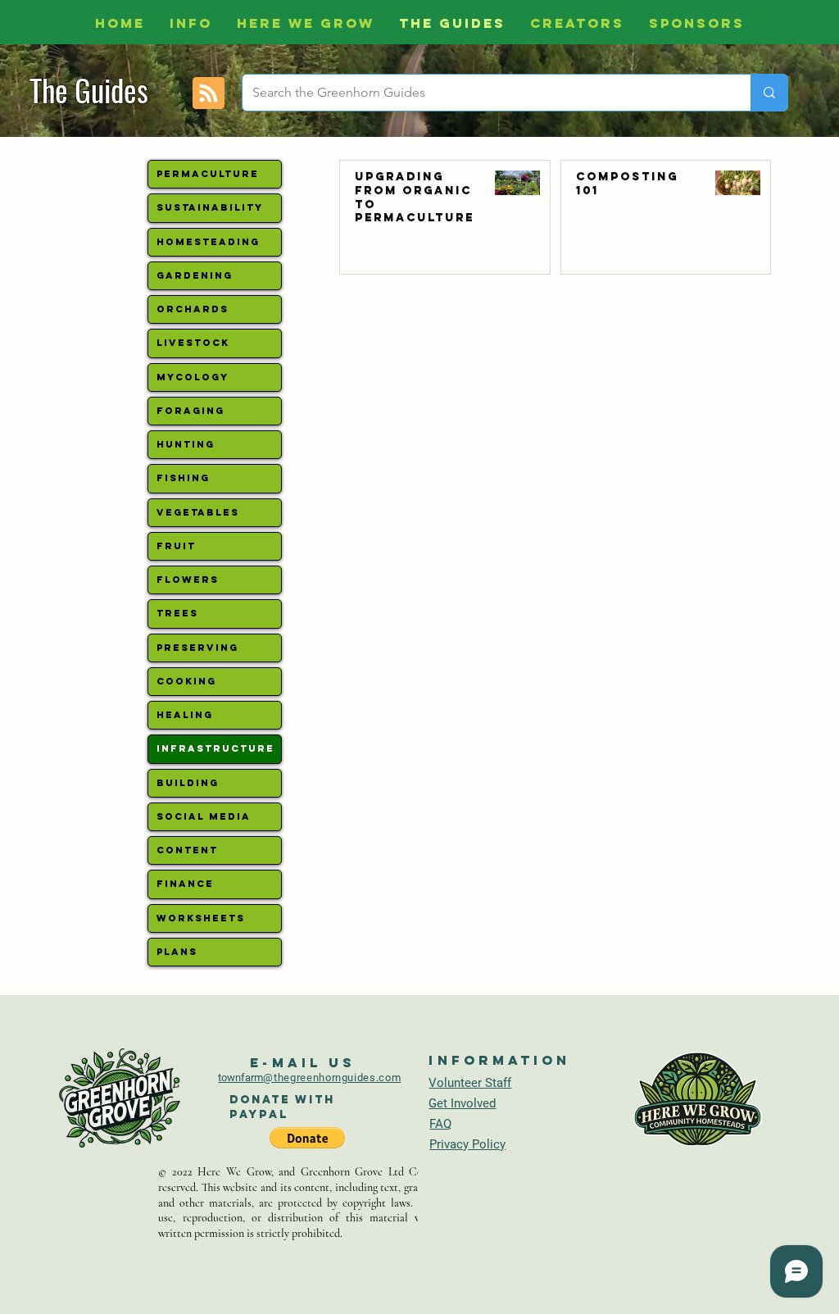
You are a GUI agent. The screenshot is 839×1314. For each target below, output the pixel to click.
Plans (176, 951)
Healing (184, 715)
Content (187, 850)
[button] (307, 1137)
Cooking (186, 681)
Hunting (185, 444)
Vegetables (197, 512)
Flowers (187, 579)
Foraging (190, 410)
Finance (185, 883)
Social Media (203, 816)
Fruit (176, 546)
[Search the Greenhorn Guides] (769, 93)
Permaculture (207, 174)
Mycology (192, 377)
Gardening (194, 275)
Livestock (192, 342)
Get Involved (462, 1103)
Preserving (197, 647)
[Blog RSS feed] (208, 94)
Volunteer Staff (470, 1082)
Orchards (192, 309)
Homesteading (208, 242)
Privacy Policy (467, 1144)
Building (187, 783)
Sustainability (209, 207)
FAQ (440, 1123)
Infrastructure (215, 748)
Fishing (183, 478)
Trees (177, 613)
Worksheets (200, 918)
